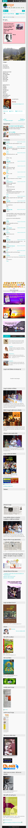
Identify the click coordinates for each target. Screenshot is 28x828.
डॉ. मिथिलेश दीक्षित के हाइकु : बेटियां (20, 13)
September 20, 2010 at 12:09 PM (21, 250)
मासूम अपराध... (11, 361)
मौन (9, 339)
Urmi (7, 196)
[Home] (4, 17)
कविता (18, 111)
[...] (20, 128)
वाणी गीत (7, 221)
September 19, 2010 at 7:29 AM (21, 227)
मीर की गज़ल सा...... (12, 353)
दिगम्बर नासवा (8, 239)
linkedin (21, 1)
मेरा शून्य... (5, 20)
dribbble (23, 1)
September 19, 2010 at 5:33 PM (21, 239)
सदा (7, 250)
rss (19, 1)
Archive (21, 336)
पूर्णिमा (7, 172)
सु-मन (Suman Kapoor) (10, 245)
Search (23, 11)
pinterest (25, 1)
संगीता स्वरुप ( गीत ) (9, 209)
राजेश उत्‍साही (8, 161)
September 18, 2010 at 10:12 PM (21, 209)
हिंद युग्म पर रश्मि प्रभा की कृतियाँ (9, 577)
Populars (6, 336)
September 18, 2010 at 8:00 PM (21, 196)
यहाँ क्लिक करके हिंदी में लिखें (8, 486)
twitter (13, 1)
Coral (7, 152)
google (17, 1)
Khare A (8, 232)
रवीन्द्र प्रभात (13, 629)
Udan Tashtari (9, 227)
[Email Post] (4, 113)
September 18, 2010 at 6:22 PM (21, 161)
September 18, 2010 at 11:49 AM (21, 146)
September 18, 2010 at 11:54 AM (21, 152)
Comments (14, 336)
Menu (6, 10)
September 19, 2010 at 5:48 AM (21, 221)
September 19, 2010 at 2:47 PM (21, 232)
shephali (8, 255)
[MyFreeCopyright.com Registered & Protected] (12, 822)
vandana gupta (9, 146)
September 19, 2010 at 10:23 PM (21, 245)
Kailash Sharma (9, 181)
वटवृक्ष (10, 826)
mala (7, 166)
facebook (15, 1)
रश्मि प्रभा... (12, 111)
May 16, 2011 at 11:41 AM (22, 255)
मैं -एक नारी (10, 346)
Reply (7, 145)
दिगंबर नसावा (20, 111)
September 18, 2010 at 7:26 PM (21, 181)
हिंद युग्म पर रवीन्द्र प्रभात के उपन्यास (9, 576)
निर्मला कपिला (8, 201)
